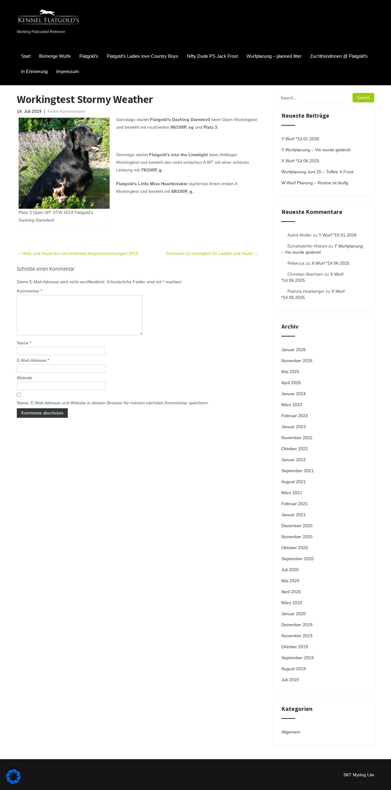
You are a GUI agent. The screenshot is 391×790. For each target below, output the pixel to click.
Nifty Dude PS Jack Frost (212, 56)
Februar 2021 (294, 503)
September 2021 (297, 470)
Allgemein (290, 731)
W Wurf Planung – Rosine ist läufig (314, 182)
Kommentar (29, 290)
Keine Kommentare (66, 111)
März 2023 (291, 404)
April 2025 (291, 382)
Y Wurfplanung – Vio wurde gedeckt (316, 149)
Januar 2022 (293, 459)
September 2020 (297, 558)
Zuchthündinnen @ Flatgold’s (339, 56)
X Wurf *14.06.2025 (300, 160)
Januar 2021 (293, 514)
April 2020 (291, 591)
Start (26, 56)
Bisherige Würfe (55, 56)
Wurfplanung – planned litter (274, 56)
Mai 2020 (290, 580)
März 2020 (291, 602)
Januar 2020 (293, 613)
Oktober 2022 (294, 448)
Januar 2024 (293, 393)
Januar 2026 (293, 349)
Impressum (67, 71)
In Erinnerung (34, 71)
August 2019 (293, 668)
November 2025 (296, 360)
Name (24, 342)
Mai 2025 (290, 371)
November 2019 (296, 635)
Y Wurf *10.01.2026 (300, 138)
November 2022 (296, 437)
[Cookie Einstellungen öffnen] (13, 782)
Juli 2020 (290, 569)
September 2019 (297, 657)
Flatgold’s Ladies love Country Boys (142, 56)
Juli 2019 (290, 679)
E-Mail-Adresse (33, 360)
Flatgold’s (88, 56)
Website (24, 377)
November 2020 (296, 536)
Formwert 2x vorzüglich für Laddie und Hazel (212, 253)
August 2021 (293, 481)
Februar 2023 (294, 415)
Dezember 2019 (296, 624)
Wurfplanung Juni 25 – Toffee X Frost (317, 171)
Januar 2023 (293, 426)
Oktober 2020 (294, 547)
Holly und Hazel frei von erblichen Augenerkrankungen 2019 (77, 253)
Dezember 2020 (296, 525)
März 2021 (291, 492)
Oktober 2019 (294, 646)
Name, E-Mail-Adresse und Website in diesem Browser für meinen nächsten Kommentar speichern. (113, 402)
